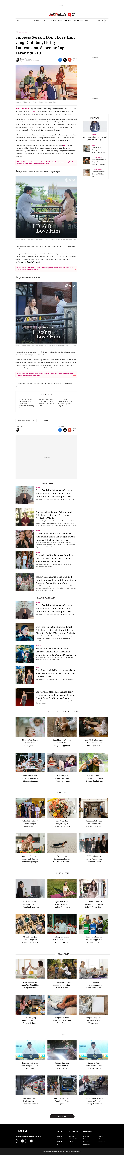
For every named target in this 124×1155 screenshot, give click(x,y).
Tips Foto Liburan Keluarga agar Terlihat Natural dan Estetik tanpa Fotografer (94, 778)
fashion (46, 20)
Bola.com (100, 1136)
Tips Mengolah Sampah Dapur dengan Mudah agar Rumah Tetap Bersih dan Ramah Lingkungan (62, 823)
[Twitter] (26, 1141)
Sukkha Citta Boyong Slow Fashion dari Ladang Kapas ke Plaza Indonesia (94, 823)
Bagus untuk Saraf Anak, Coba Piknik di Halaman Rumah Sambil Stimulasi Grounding (30, 778)
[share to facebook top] (60, 60)
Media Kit (71, 1136)
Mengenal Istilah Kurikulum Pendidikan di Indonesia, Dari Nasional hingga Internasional (62, 939)
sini (18, 386)
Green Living (62, 792)
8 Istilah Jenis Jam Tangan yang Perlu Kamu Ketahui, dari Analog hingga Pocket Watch (30, 939)
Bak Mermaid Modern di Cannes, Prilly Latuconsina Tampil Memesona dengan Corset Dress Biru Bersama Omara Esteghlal (55, 694)
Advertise (59, 1141)
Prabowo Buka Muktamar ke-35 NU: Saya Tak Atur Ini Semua (94, 1065)
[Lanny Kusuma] (18, 60)
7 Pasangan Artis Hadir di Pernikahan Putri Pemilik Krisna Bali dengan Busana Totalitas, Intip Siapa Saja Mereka (55, 536)
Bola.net (85, 1139)
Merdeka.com (86, 1144)
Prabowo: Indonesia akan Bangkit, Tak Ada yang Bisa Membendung (30, 1065)
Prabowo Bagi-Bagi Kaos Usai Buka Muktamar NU (62, 1065)
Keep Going (62, 1116)
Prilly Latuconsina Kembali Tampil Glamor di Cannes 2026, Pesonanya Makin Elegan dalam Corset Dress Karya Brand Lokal (55, 651)
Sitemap (71, 1141)
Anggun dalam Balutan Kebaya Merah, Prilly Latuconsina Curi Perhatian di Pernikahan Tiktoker (54, 514)
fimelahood (78, 20)
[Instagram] (22, 1141)
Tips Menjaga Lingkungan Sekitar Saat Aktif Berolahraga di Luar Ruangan (62, 859)
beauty (53, 20)
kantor (65, 145)
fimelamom (68, 20)
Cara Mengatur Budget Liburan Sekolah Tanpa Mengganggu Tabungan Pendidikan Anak (62, 743)
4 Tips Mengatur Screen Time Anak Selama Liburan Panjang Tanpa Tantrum (62, 778)
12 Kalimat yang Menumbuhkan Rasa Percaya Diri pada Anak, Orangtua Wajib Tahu (30, 1020)
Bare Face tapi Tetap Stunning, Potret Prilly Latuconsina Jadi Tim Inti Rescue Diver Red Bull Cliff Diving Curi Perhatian (56, 629)
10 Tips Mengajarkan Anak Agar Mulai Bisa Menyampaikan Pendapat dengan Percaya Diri (30, 985)
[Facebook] (17, 1141)
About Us (59, 1136)
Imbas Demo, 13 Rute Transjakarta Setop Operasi (62, 1101)
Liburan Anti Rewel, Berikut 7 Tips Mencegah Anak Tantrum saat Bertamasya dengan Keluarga (30, 743)
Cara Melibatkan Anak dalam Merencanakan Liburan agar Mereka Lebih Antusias (94, 743)
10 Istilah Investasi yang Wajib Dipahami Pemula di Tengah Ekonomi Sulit (30, 904)
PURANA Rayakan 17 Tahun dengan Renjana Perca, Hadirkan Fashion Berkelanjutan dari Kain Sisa (30, 823)
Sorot (63, 1035)
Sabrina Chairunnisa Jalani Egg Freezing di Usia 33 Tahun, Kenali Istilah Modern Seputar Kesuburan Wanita (94, 904)
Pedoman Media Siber (62, 1144)
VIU (34, 111)
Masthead (59, 1138)
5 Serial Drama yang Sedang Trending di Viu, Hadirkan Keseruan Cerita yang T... (26, 403)
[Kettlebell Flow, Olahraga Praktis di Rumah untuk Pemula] (86, 149)
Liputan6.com (86, 1136)
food (60, 20)
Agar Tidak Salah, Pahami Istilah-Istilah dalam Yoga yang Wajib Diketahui (62, 904)
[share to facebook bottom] (60, 430)
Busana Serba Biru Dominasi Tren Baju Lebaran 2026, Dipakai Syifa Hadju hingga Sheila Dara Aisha (54, 558)
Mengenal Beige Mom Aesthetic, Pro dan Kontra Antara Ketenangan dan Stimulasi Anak (93, 1020)
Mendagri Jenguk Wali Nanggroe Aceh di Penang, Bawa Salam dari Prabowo (94, 1101)
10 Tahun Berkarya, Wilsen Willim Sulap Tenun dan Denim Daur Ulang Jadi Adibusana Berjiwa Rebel (94, 859)
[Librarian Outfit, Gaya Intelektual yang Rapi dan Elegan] (95, 126)
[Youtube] (31, 1141)
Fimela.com (86, 1141)
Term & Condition (73, 1138)
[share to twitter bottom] (65, 430)
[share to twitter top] (65, 60)
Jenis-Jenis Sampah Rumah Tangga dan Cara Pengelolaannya (94, 939)
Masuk (101, 21)
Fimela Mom (62, 954)
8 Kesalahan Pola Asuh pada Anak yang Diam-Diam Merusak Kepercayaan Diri (62, 985)
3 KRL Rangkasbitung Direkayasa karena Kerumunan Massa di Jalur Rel (30, 1101)
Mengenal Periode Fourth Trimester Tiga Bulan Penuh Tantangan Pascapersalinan (62, 1020)
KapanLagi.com (101, 1141)
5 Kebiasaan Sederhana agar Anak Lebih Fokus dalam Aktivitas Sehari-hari (94, 985)
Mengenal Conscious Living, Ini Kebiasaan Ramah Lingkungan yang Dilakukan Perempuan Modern (30, 859)
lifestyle (37, 20)
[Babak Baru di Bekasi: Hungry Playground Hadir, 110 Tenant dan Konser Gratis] (86, 161)
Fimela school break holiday (63, 712)
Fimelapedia (62, 873)
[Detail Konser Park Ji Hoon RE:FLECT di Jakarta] (86, 173)
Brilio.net (100, 1139)
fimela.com (54, 1151)
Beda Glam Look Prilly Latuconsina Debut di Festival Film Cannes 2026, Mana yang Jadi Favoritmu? (56, 673)
